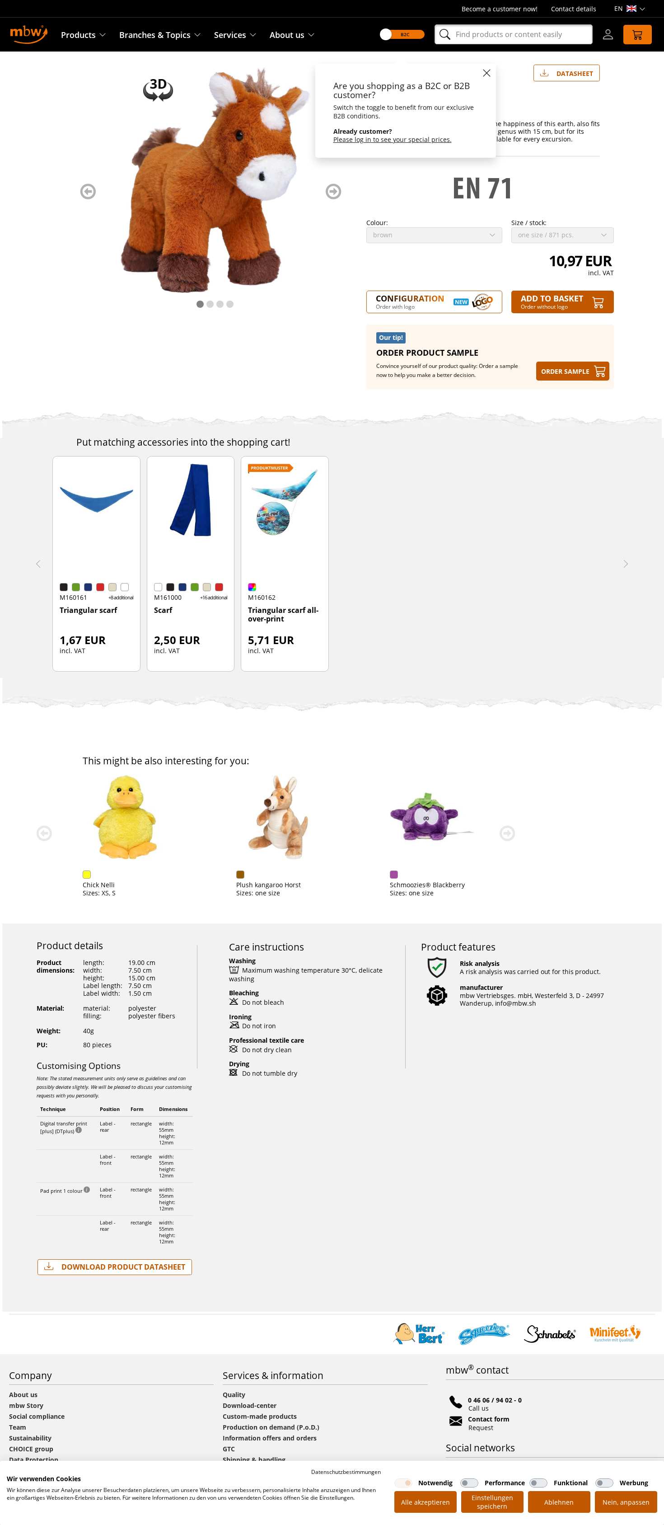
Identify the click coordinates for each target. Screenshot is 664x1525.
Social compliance (37, 1416)
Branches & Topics (155, 34)
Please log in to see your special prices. (392, 139)
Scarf (163, 610)
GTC (229, 1449)
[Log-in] (608, 34)
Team (17, 1427)
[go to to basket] (637, 34)
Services (230, 34)
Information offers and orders (270, 1438)
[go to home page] (28, 33)
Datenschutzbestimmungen (346, 1472)
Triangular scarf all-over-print (283, 615)
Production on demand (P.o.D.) (271, 1427)
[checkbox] (403, 1482)
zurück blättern (88, 191)
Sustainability (30, 1438)
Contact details (573, 9)
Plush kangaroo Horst (268, 884)
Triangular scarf (88, 610)
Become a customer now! (500, 9)
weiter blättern (333, 191)
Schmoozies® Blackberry (427, 884)
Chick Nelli (99, 884)
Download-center (249, 1405)
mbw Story (26, 1405)
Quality (234, 1394)
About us (287, 34)
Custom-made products (261, 1416)
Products (78, 34)
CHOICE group (31, 1449)
